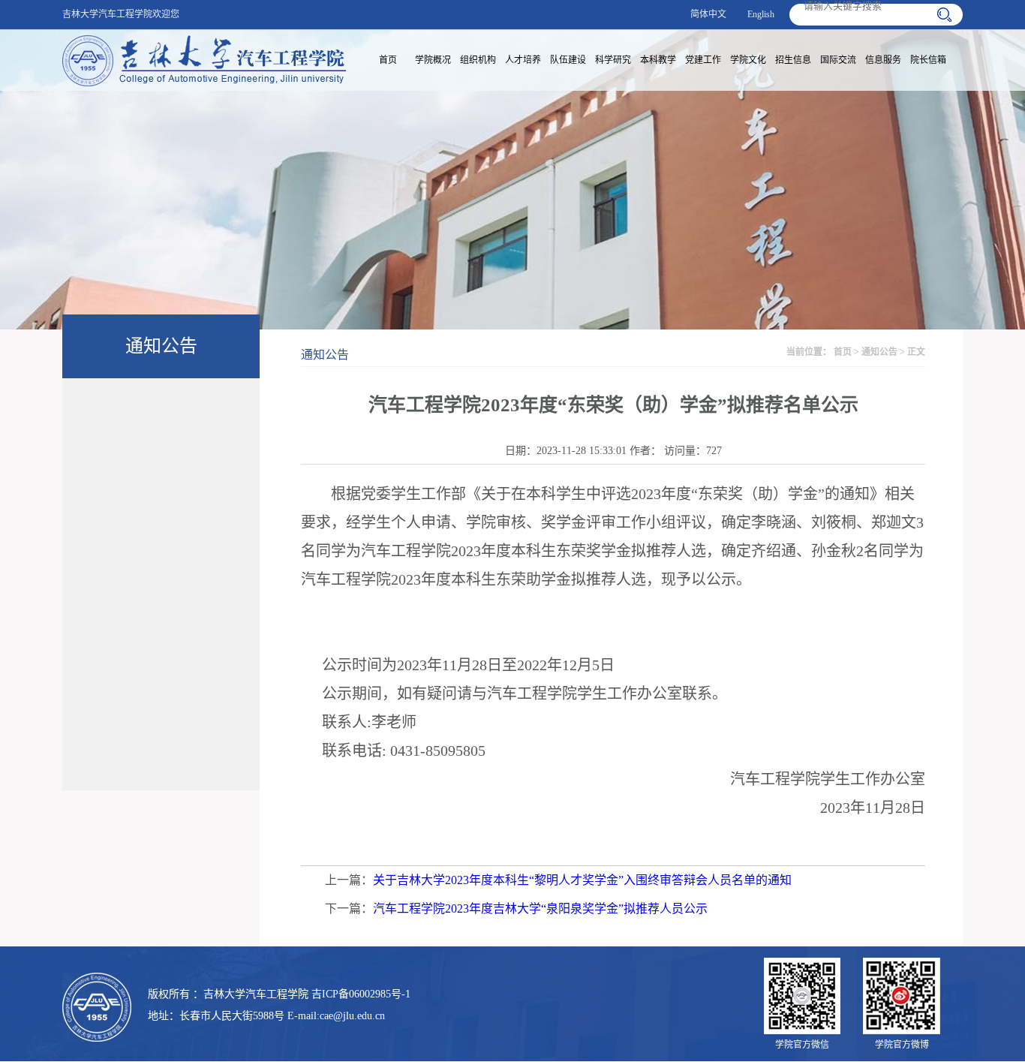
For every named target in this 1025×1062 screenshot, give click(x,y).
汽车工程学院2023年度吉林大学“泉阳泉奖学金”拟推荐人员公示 (540, 908)
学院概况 (433, 60)
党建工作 (703, 60)
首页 (388, 60)
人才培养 (523, 60)
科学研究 (613, 60)
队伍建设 (568, 60)
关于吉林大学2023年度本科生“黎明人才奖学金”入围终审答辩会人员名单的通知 (582, 880)
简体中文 (708, 14)
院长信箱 (928, 60)
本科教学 (658, 60)
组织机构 (478, 60)
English (760, 14)
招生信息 (793, 60)
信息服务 (883, 60)
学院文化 (748, 60)
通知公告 (879, 352)
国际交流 (838, 60)
